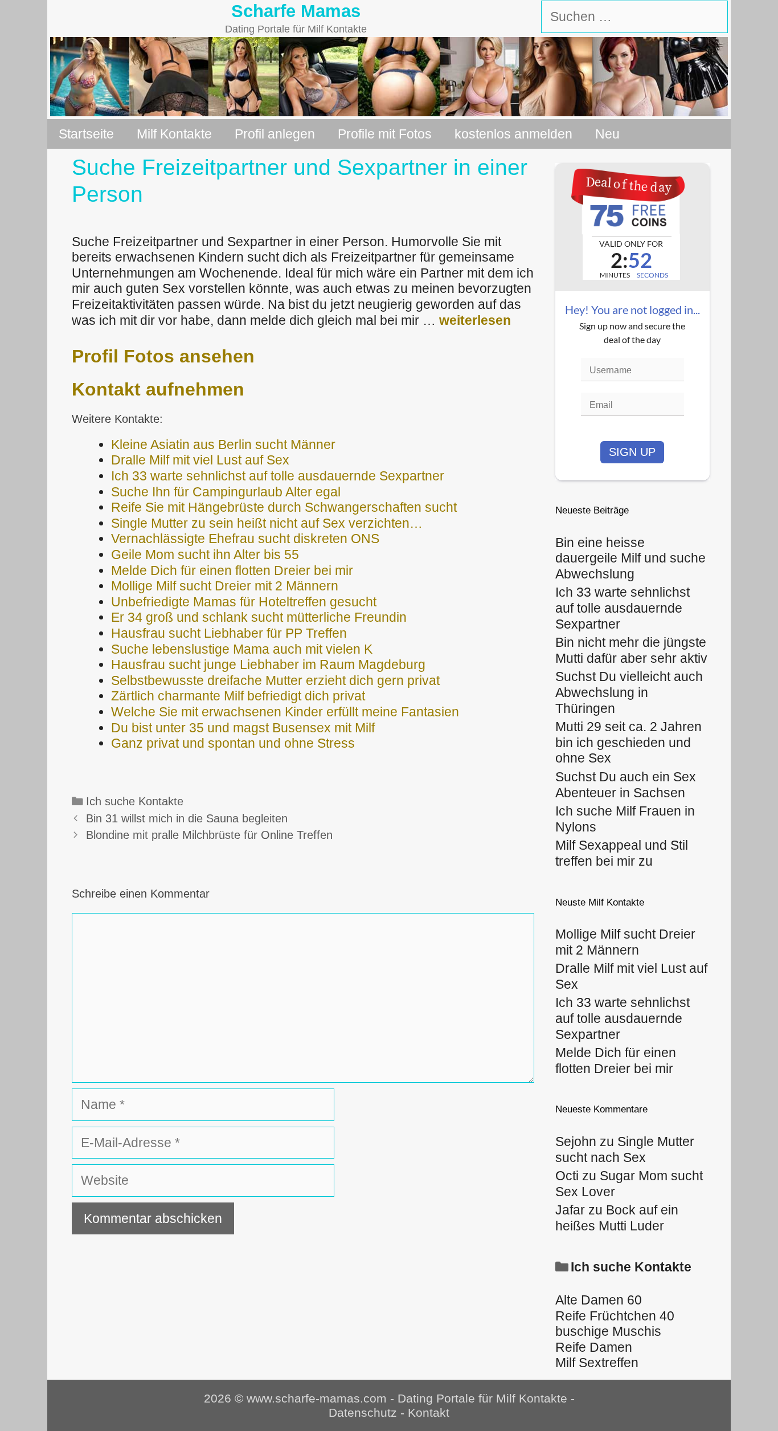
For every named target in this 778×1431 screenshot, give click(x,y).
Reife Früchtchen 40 (614, 1315)
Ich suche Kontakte (134, 801)
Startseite (86, 134)
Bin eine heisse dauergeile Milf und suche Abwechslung (630, 558)
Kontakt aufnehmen (158, 389)
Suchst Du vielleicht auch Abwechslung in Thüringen (629, 692)
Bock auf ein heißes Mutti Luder (616, 1217)
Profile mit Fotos (385, 134)
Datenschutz (363, 1412)
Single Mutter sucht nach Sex (624, 1149)
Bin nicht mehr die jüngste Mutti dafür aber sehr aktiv (631, 650)
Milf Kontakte (174, 134)
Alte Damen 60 (598, 1300)
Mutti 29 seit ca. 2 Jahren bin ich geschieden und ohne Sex (628, 742)
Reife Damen (593, 1347)
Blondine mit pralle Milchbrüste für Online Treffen (209, 835)
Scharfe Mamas (296, 11)
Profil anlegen (275, 134)
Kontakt (428, 1412)
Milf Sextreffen (596, 1362)
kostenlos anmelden (513, 134)
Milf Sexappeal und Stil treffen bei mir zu (621, 853)
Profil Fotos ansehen (163, 356)
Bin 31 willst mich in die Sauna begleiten (187, 818)
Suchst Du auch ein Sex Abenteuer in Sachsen (625, 784)
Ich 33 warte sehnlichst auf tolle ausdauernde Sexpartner (622, 608)
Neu (607, 134)
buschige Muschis (608, 1331)
